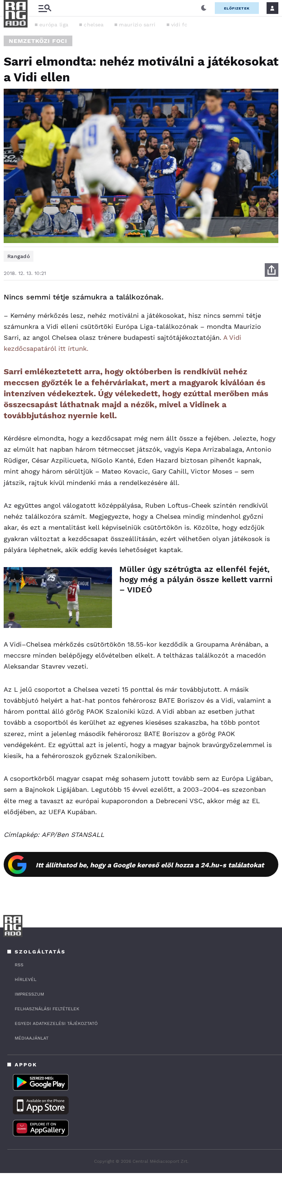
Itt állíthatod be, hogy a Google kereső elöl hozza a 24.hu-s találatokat (150, 865)
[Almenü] (45, 8)
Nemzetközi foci (38, 40)
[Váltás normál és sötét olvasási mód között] (203, 8)
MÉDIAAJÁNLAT (31, 1038)
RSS (19, 964)
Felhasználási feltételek (47, 1008)
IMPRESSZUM (29, 994)
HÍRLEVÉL (25, 979)
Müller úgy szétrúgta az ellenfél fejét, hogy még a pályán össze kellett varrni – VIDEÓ (195, 579)
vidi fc (179, 24)
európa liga (53, 24)
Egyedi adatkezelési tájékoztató (56, 1023)
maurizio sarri (137, 24)
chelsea (94, 24)
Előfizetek (237, 8)
